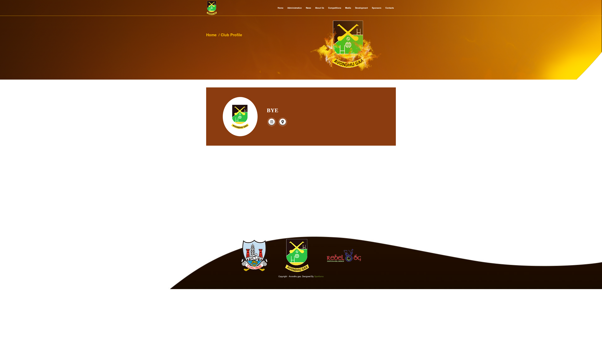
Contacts (389, 7)
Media (348, 7)
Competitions (334, 7)
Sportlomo (319, 276)
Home (280, 7)
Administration (294, 7)
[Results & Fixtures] (271, 125)
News (308, 7)
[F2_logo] (211, 8)
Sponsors (376, 7)
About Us (319, 7)
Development (361, 7)
